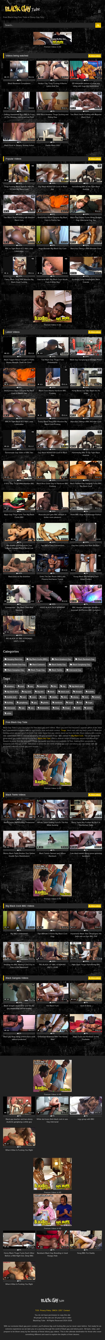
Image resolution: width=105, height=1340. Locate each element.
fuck (86, 697)
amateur (10, 686)
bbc (54, 686)
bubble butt (11, 697)
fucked (97, 697)
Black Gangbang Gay (81, 664)
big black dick (12, 692)
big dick (40, 692)
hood (71, 702)
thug (57, 708)
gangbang (23, 702)
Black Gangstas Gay (15, 670)
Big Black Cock (77, 736)
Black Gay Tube (44, 738)
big (64, 686)
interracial (11, 708)
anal (22, 686)
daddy (54, 697)
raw (22, 708)
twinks (89, 708)
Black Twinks (57, 670)
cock (34, 697)
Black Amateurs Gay (63, 659)
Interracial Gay (75, 670)
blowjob (79, 692)
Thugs (63, 730)
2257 (60, 1310)
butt (24, 697)
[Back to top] (97, 1332)
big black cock (77, 686)
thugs (67, 708)
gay (35, 702)
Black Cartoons (38, 664)
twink (78, 708)
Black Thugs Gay (38, 670)
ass (31, 686)
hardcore (58, 702)
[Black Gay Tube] (52, 9)
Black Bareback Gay (86, 659)
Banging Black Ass (14, 659)
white (9, 713)
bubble (91, 692)
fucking (10, 702)
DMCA (54, 1310)
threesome (44, 708)
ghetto (45, 702)
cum (44, 697)
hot (80, 702)
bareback (43, 686)
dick (65, 697)
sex (32, 708)
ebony (75, 697)
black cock (65, 692)
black (52, 692)
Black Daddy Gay (59, 664)
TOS (37, 1310)
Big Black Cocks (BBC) (38, 659)
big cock (27, 692)
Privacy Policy (45, 1310)
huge (90, 702)
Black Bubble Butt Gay (16, 664)
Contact (67, 1310)
